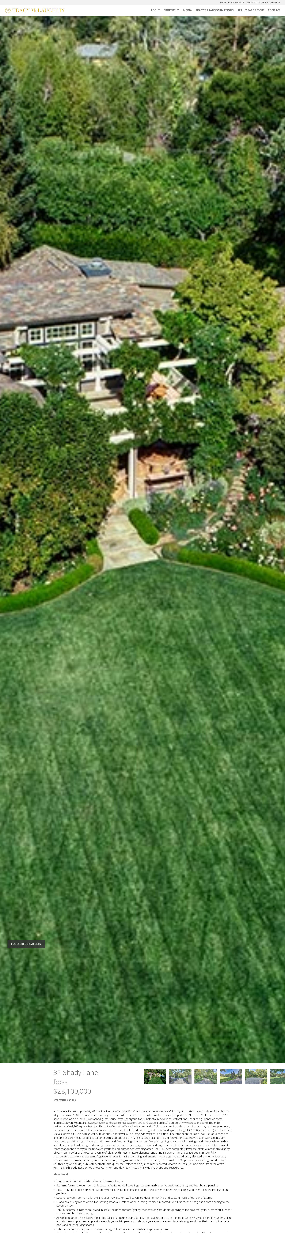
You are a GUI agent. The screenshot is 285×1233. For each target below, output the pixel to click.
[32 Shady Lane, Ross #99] (155, 1076)
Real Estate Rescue (250, 10)
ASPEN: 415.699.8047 (232, 2)
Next (246, 539)
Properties (171, 10)
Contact (274, 10)
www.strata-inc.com (194, 1122)
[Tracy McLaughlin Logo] (35, 10)
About (155, 10)
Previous (38, 539)
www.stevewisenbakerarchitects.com (112, 1122)
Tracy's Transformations (214, 10)
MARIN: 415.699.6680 (263, 2)
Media (187, 10)
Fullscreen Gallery (26, 944)
